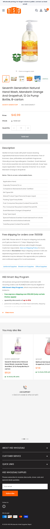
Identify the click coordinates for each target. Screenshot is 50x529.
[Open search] (36, 10)
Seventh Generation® (10, 105)
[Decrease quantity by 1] (14, 128)
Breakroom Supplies (26, 266)
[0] (45, 10)
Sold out (25, 136)
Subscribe (10, 493)
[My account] (41, 10)
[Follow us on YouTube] (4, 506)
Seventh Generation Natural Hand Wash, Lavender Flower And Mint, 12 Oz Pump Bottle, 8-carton (17, 365)
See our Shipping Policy (29, 248)
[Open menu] (3, 10)
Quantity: (6, 128)
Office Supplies (41, 266)
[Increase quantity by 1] (28, 128)
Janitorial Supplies (10, 266)
